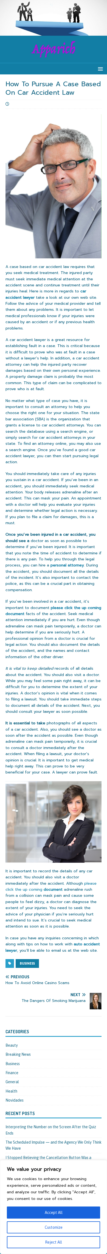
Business (12, 1064)
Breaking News (18, 1054)
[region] (53, 1207)
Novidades (14, 1100)
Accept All (54, 1212)
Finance (11, 1073)
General (12, 1082)
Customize (54, 1227)
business (27, 963)
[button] (99, 68)
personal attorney (67, 565)
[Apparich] (53, 32)
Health (11, 1091)
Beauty (11, 1045)
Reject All (53, 1242)
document (51, 886)
